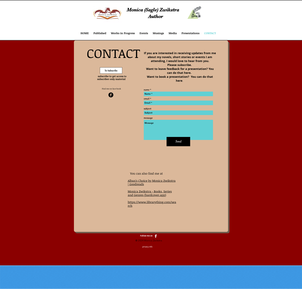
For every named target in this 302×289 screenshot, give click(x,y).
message (148, 118)
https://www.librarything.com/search (152, 204)
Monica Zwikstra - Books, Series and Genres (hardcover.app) (150, 193)
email (146, 99)
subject (147, 109)
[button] (100, 33)
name (146, 90)
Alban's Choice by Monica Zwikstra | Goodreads (152, 182)
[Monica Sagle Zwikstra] (110, 94)
